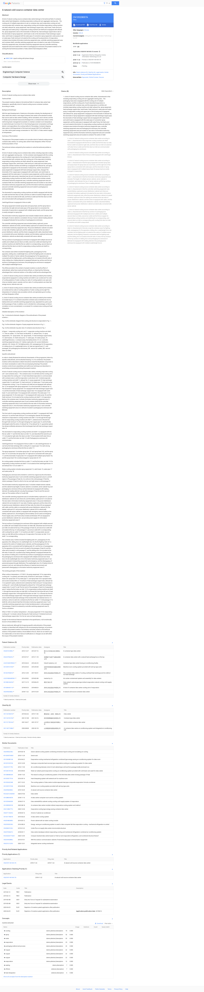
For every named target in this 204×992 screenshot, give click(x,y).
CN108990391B (8, 805)
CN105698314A (8, 759)
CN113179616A (8, 722)
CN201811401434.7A (10, 863)
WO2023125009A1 (9, 794)
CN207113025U (8, 813)
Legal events (100, 72)
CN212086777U (8, 809)
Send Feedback (87, 989)
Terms (109, 989)
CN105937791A (8, 778)
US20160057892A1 (10, 663)
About (78, 989)
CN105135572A (8, 763)
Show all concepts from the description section (18, 976)
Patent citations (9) (82, 72)
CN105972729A (8, 667)
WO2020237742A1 (9, 836)
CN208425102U (8, 828)
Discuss (101, 77)
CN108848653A (8, 774)
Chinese (86, 30)
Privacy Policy (118, 989)
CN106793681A (8, 673)
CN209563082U (8, 692)
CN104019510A (8, 771)
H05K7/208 (9, 58)
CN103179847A (8, 817)
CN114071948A (8, 728)
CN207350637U (8, 832)
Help (126, 989)
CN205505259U (8, 824)
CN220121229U (8, 843)
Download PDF (80, 25)
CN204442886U (8, 839)
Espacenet (85, 77)
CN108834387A (8, 797)
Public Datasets (100, 989)
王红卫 (81, 33)
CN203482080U (8, 820)
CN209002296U (8, 752)
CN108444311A (8, 687)
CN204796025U (8, 657)
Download (99, 923)
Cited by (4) (91, 72)
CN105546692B (8, 801)
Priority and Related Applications (91, 74)
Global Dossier (93, 77)
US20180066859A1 (10, 678)
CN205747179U (8, 767)
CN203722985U (8, 651)
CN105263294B (8, 782)
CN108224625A (8, 682)
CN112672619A (8, 718)
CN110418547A (8, 714)
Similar (103, 25)
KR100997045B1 (8, 755)
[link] (19, 58)
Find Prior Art (93, 25)
